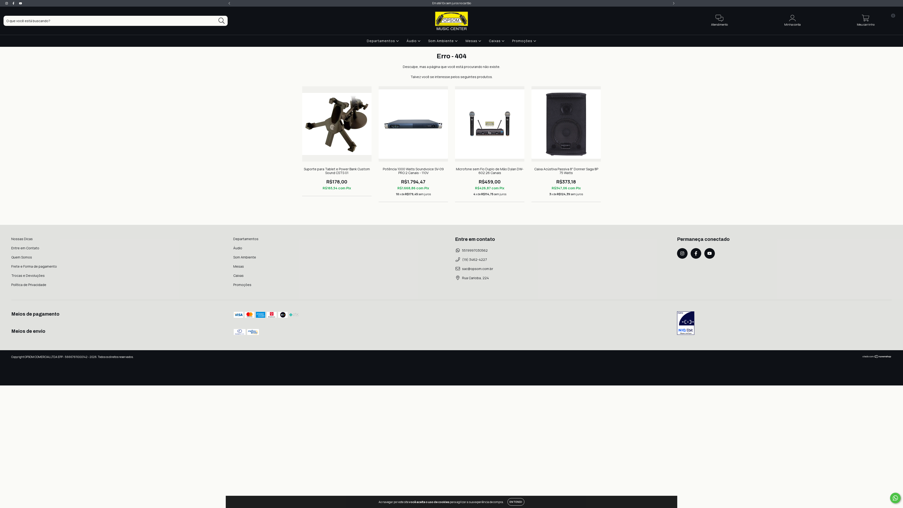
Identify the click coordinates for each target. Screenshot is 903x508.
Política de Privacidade (28, 284)
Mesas (472, 41)
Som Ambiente (441, 41)
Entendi (516, 502)
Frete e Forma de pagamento (34, 266)
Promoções (522, 41)
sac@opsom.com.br (477, 268)
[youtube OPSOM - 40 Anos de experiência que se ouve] (20, 3)
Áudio (412, 41)
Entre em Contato (25, 248)
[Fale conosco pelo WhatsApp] (895, 498)
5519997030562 (475, 250)
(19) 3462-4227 (474, 259)
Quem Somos (21, 257)
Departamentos (381, 41)
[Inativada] (685, 323)
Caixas (495, 41)
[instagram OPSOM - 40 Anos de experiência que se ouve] (7, 3)
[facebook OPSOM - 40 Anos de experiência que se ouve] (13, 3)
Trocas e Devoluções (28, 275)
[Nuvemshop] (877, 357)
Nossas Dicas (22, 239)
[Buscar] (221, 20)
